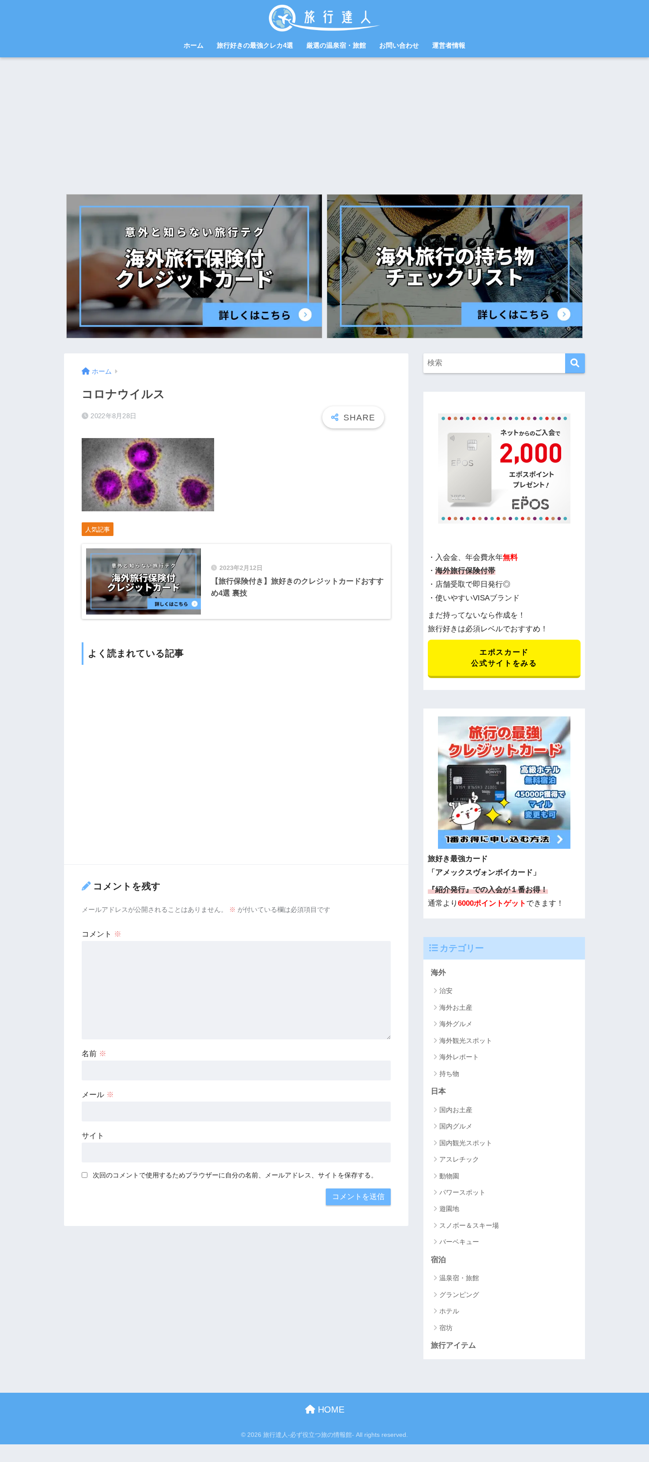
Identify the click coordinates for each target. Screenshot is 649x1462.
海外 (438, 972)
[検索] (575, 363)
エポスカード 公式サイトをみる (504, 657)
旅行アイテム (453, 1345)
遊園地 (449, 1208)
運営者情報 (448, 45)
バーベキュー (459, 1241)
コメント (101, 934)
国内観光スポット (465, 1143)
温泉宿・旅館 (459, 1278)
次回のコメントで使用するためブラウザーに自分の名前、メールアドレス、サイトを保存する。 (235, 1175)
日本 (438, 1091)
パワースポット (462, 1192)
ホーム (194, 45)
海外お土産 (455, 1007)
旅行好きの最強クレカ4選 (255, 45)
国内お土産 (455, 1109)
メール (98, 1095)
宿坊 (446, 1327)
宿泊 (438, 1260)
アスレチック (459, 1159)
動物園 (449, 1176)
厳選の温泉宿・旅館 (336, 45)
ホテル (449, 1311)
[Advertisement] (324, 123)
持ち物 (449, 1073)
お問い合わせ (399, 45)
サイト (93, 1136)
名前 (94, 1054)
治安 (446, 990)
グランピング (459, 1294)
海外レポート (459, 1057)
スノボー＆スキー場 (469, 1225)
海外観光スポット (465, 1040)
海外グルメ (455, 1023)
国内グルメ (455, 1126)
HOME (329, 1409)
